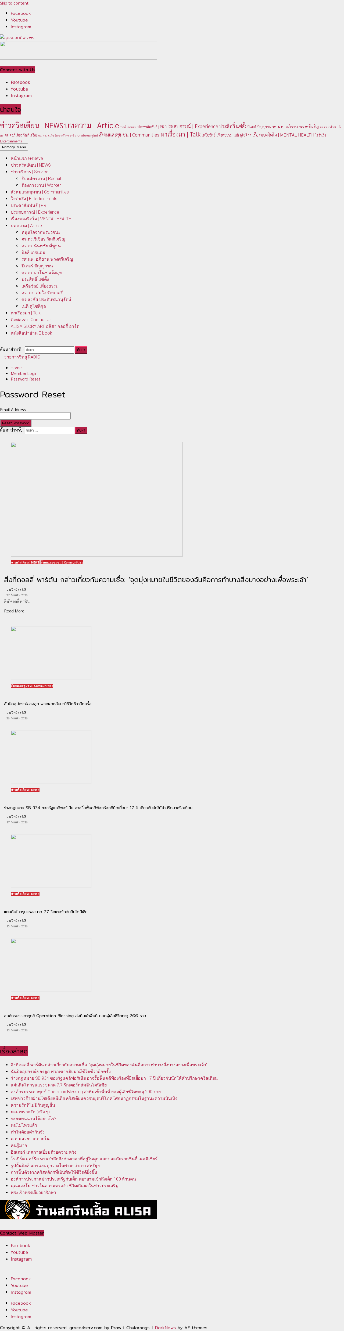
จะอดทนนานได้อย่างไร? (33, 1118)
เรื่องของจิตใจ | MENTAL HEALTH (283, 135)
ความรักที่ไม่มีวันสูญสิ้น (33, 1105)
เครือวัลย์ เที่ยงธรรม (217, 134)
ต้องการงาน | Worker (41, 185)
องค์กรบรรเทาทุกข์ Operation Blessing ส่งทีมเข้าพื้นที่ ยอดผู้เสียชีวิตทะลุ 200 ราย (86, 1091)
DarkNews (165, 1327)
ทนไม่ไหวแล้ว (24, 1125)
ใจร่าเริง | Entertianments (34, 198)
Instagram (21, 1292)
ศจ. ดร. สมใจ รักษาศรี (51, 135)
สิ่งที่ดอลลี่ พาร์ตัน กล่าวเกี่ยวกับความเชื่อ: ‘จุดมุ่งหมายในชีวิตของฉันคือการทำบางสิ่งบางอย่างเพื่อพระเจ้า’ (109, 1064)
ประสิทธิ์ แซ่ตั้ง (232, 126)
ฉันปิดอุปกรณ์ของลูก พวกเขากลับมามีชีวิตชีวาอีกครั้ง (61, 1071)
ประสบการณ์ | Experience (191, 126)
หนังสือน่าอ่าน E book (31, 333)
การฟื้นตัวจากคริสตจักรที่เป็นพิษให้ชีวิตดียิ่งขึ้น (54, 1172)
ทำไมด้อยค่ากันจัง (28, 1132)
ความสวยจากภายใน (30, 1138)
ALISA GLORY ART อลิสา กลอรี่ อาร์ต (45, 326)
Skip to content (14, 3)
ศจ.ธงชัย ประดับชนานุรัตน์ (82, 135)
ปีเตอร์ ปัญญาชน (259, 126)
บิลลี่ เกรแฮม (128, 127)
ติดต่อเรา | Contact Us (31, 319)
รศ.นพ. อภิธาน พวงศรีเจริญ (295, 126)
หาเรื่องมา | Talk (180, 134)
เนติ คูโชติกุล (242, 135)
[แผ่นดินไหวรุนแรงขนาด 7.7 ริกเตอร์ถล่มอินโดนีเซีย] (51, 886)
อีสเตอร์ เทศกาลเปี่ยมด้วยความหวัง (43, 1152)
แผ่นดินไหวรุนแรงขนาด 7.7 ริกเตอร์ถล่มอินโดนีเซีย (59, 1085)
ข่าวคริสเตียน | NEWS (31, 125)
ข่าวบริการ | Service (29, 171)
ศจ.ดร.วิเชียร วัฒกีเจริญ (21, 135)
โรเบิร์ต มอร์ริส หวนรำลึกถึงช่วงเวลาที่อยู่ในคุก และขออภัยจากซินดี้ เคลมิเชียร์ (84, 1158)
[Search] (1, 343)
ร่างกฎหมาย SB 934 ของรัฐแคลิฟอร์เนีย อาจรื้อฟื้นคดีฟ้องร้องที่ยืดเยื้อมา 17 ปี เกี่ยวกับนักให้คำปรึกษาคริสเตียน (114, 1078)
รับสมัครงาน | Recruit (41, 178)
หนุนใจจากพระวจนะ (41, 232)
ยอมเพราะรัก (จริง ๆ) (30, 1111)
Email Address (13, 409)
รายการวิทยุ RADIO (21, 357)
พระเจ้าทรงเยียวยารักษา (33, 1192)
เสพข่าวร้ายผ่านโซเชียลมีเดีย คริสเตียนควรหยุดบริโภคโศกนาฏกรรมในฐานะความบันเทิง (94, 1098)
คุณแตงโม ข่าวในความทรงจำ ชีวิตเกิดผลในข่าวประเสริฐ (64, 1185)
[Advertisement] (78, 58)
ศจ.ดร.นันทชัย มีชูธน (41, 245)
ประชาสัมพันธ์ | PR (151, 126)
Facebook (21, 1278)
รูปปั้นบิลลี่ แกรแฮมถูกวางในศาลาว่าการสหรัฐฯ (55, 1165)
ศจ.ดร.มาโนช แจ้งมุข (42, 272)
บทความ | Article (91, 125)
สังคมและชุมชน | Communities (129, 134)
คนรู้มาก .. (20, 1145)
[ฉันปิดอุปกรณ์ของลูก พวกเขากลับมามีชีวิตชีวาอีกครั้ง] (51, 678)
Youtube (19, 1285)
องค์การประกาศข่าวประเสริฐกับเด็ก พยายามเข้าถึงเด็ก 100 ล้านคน (73, 1179)
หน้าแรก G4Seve (27, 158)
